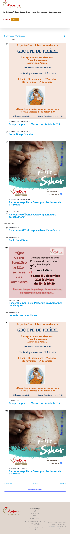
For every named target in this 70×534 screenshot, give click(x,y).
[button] (21, 19)
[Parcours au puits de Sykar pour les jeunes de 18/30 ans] (37, 169)
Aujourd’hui (35, 484)
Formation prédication (21, 134)
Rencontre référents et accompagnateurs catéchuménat (32, 215)
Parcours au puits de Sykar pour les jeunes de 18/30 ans (35, 203)
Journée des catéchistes (23, 315)
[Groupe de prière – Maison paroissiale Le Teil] (37, 81)
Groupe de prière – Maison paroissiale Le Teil (35, 124)
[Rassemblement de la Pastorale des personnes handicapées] (37, 272)
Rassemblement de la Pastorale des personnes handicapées (35, 304)
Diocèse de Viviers (54, 526)
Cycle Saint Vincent (20, 240)
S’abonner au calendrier (35, 489)
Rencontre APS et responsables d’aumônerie (34, 230)
